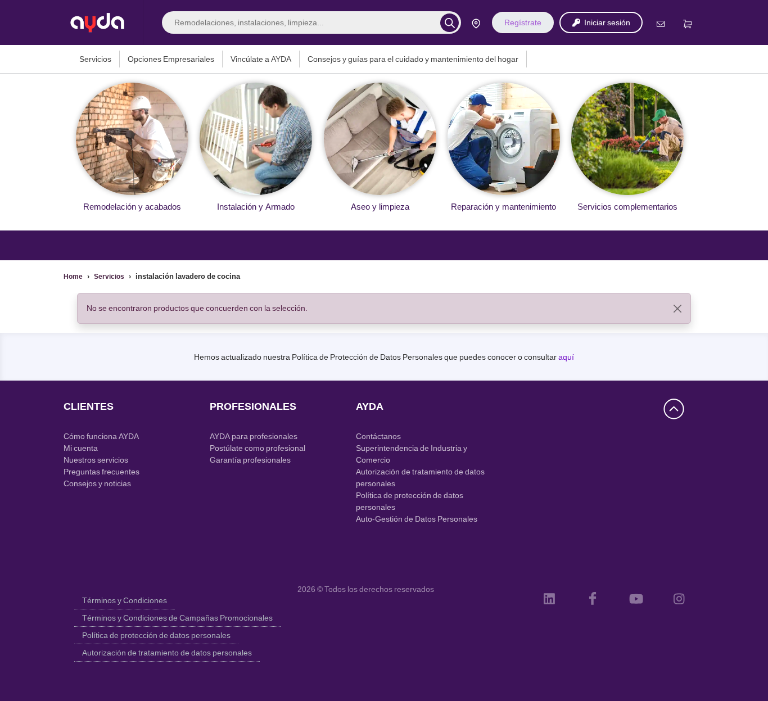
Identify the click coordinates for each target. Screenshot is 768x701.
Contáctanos (378, 436)
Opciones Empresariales (171, 59)
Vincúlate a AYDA (261, 59)
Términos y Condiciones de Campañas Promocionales (177, 617)
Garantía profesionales (250, 459)
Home (73, 276)
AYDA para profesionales (253, 436)
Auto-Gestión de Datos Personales (416, 518)
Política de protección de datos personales (156, 635)
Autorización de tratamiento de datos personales (167, 652)
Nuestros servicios (96, 459)
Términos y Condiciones (124, 600)
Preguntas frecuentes (101, 471)
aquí (566, 356)
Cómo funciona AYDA (101, 436)
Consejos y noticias (97, 483)
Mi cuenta (81, 448)
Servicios (95, 59)
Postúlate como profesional (257, 448)
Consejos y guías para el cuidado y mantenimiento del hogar (413, 59)
